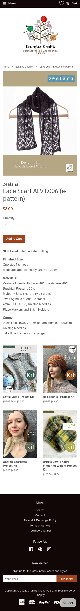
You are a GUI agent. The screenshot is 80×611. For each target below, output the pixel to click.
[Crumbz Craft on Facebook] (31, 550)
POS (48, 590)
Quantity (8, 218)
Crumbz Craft (36, 590)
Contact (40, 515)
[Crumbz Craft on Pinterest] (40, 550)
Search (40, 510)
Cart (74, 3)
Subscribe (67, 579)
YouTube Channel (40, 530)
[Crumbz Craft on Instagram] (49, 550)
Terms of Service (40, 525)
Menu (12, 3)
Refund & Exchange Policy (40, 520)
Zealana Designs (25, 66)
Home (6, 66)
